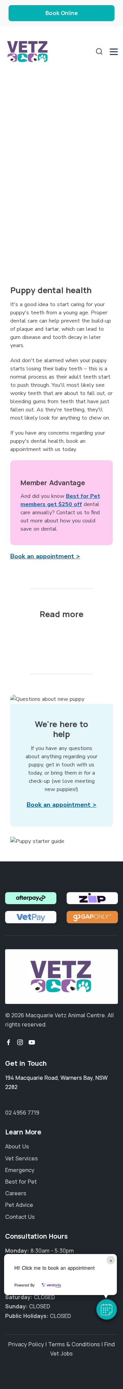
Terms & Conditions (74, 1344)
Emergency (20, 1170)
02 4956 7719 (22, 1112)
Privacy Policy (26, 1344)
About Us (17, 1146)
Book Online (61, 13)
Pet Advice (19, 1205)
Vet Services (21, 1158)
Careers (15, 1193)
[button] (106, 1309)
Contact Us (20, 1217)
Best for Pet (21, 1181)
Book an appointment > (45, 556)
